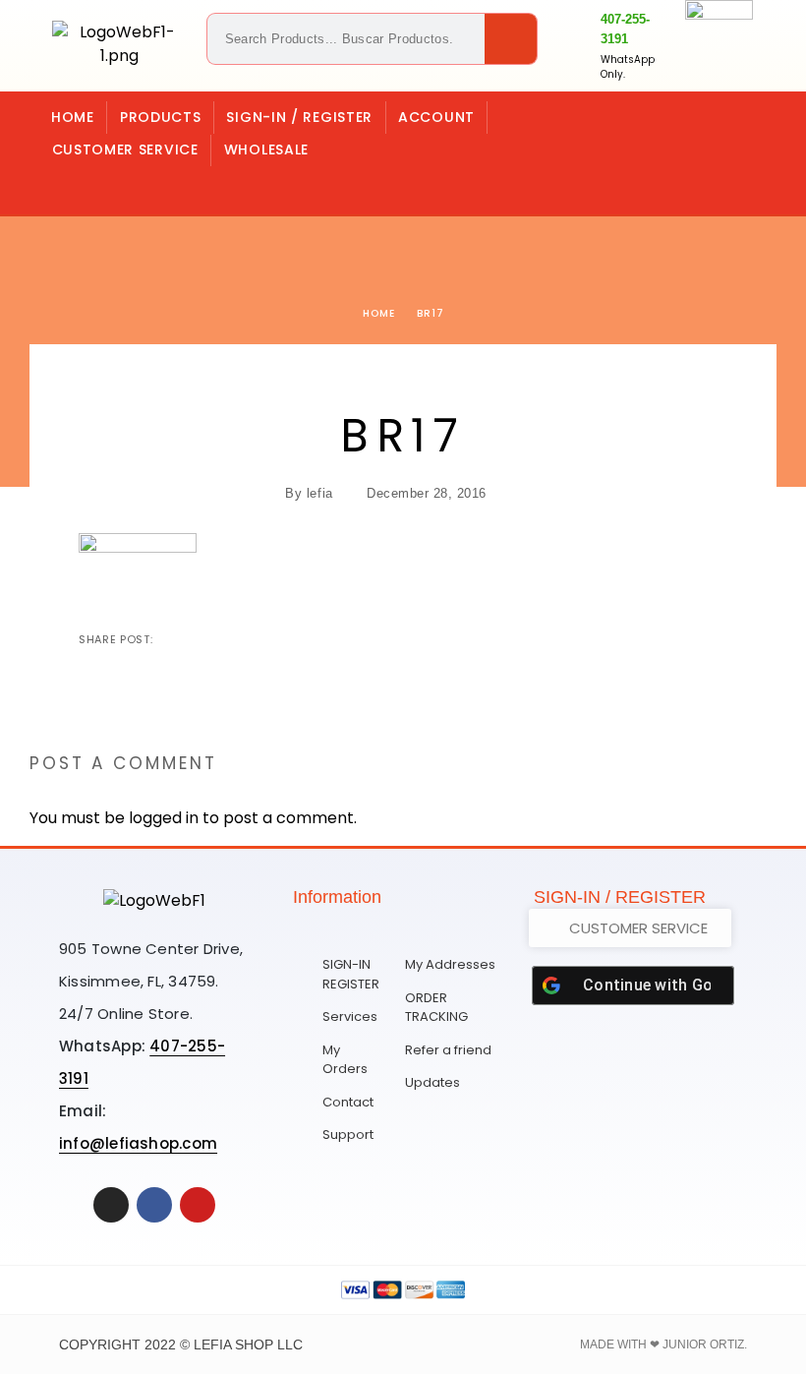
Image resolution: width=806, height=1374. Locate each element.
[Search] (511, 39)
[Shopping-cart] (70, 186)
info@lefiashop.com (138, 1143)
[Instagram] (111, 186)
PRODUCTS (161, 117)
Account (436, 117)
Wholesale (266, 149)
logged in (164, 817)
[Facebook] (151, 186)
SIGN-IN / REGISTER (299, 117)
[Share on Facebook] (170, 639)
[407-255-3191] (578, 46)
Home (72, 117)
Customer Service (125, 149)
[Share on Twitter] (201, 639)
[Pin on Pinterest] (233, 639)
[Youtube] (197, 1205)
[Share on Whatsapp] (264, 639)
